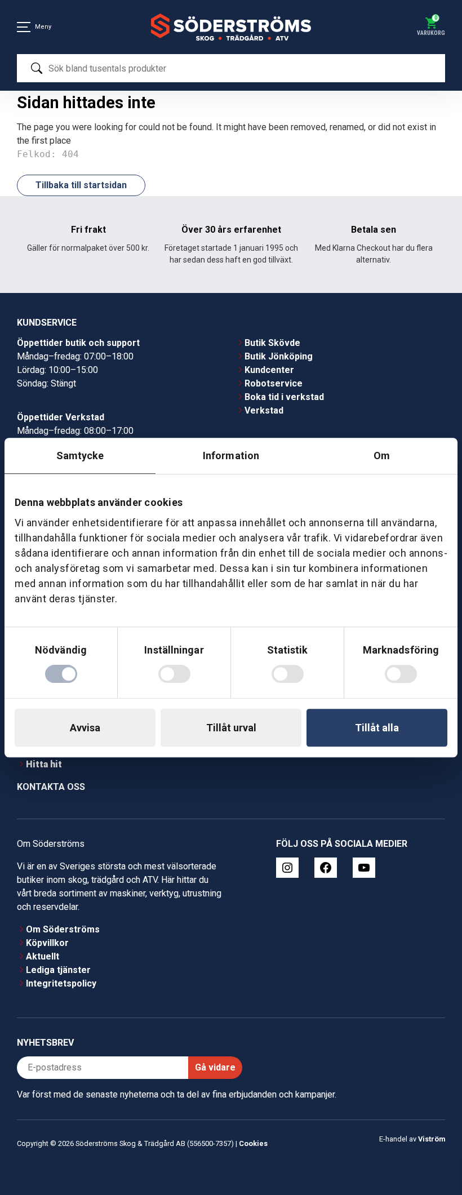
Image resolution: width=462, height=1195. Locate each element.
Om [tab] (382, 455)
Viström (431, 1139)
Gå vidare (215, 1067)
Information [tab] (231, 455)
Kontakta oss (51, 786)
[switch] (174, 674)
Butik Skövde (272, 342)
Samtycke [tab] (80, 455)
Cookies (253, 1143)
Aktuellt (42, 956)
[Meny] (23, 27)
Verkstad (264, 410)
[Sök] (37, 68)
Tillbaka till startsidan (81, 185)
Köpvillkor (47, 943)
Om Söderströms (63, 929)
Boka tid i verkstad (284, 397)
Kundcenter (269, 370)
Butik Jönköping (279, 356)
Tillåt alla (377, 728)
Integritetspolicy (61, 983)
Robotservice (274, 383)
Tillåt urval (231, 728)
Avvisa (85, 728)
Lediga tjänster (58, 970)
